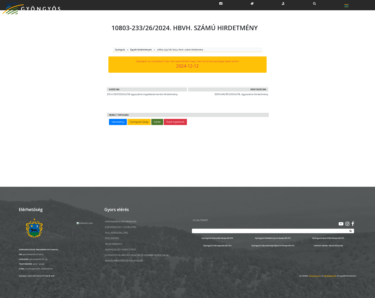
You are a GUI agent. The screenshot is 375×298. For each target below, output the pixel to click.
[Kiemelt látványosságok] (252, 3)
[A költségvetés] (283, 3)
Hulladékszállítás (116, 232)
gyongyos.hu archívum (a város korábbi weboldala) (136, 255)
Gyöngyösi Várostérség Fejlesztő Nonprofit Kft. (273, 245)
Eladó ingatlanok (175, 121)
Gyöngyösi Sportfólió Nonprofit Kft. (328, 238)
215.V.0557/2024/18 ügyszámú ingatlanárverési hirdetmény (142, 94)
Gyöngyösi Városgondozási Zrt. (217, 245)
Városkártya (117, 121)
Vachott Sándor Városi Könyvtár (328, 245)
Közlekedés (112, 238)
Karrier (157, 121)
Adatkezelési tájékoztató (120, 249)
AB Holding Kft (330, 276)
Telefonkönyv (113, 244)
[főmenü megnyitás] (359, 6)
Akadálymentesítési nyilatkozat (124, 260)
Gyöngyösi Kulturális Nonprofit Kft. (217, 238)
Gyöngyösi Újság (139, 121)
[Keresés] (314, 3)
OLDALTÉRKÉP (200, 220)
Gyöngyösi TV (315, 276)
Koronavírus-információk (120, 221)
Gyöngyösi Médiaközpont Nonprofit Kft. (273, 238)
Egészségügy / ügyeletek (120, 227)
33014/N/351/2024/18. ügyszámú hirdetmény (241, 94)
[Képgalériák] (221, 3)
